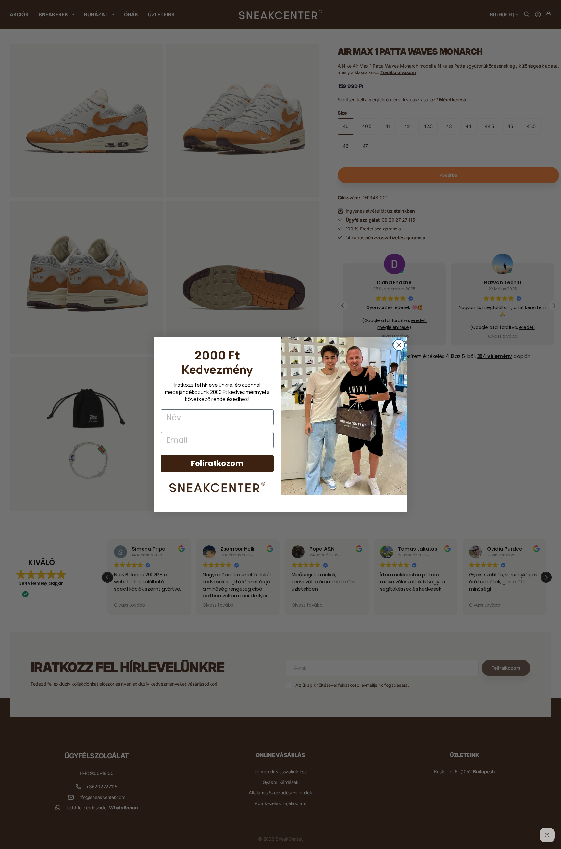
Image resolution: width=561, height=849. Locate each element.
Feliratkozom (217, 463)
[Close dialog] (399, 345)
